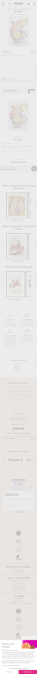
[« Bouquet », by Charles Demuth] (18, 367)
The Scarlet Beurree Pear (15, 299)
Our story (18, 569)
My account (18, 601)
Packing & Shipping (18, 587)
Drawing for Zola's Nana (16, 221)
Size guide (18, 583)
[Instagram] (17, 429)
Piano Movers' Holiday (17, 261)
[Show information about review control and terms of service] (30, 486)
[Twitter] (22, 429)
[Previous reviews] (1, 500)
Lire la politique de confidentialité (10, 665)
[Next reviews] (35, 500)
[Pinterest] (20, 429)
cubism (13, 147)
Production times (18, 585)
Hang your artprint (19, 590)
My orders (18, 598)
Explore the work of (10, 168)
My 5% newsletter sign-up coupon (18, 603)
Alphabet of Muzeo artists (18, 383)
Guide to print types (18, 580)
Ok (32, 438)
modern (24, 146)
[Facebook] (14, 429)
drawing (14, 146)
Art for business (18, 571)
